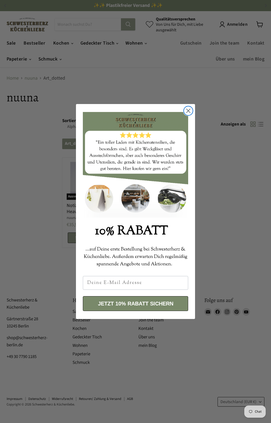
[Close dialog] (188, 110)
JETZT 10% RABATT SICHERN (135, 304)
